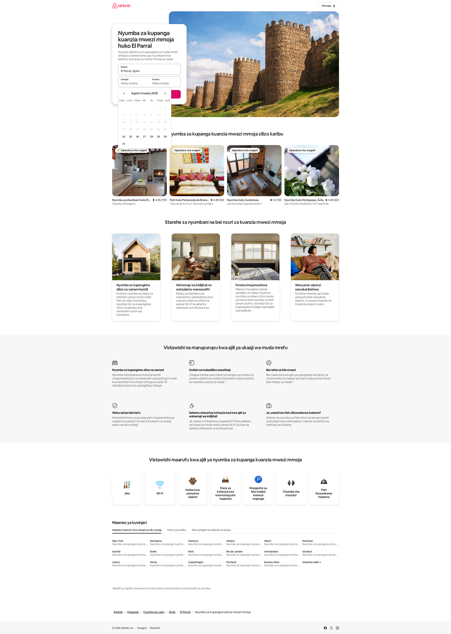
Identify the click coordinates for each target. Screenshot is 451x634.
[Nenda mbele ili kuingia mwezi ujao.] (165, 93)
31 (123, 143)
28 (151, 136)
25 (130, 136)
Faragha (142, 628)
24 (123, 136)
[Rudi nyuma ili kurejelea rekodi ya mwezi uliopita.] (124, 93)
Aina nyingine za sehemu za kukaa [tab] (211, 530)
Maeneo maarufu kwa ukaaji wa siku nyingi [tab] (136, 530)
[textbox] (134, 83)
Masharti (155, 628)
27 (144, 136)
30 (165, 136)
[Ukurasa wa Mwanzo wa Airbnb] (121, 5)
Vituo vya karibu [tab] (176, 530)
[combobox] (149, 71)
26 (137, 136)
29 (158, 136)
